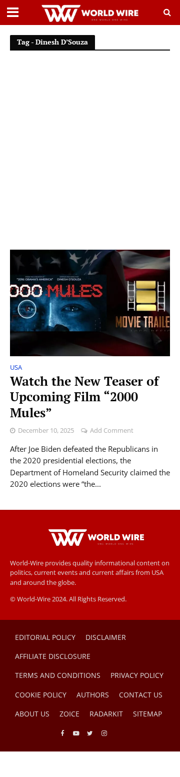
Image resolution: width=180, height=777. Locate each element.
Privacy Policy (137, 675)
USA (16, 368)
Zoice (70, 713)
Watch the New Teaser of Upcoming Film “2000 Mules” (84, 397)
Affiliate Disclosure (52, 656)
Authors (92, 694)
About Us (32, 713)
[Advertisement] (90, 155)
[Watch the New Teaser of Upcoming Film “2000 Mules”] (90, 302)
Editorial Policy (45, 637)
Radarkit (106, 713)
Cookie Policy (40, 694)
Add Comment (112, 430)
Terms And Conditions (57, 675)
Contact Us (140, 694)
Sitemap (147, 713)
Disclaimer (106, 637)
